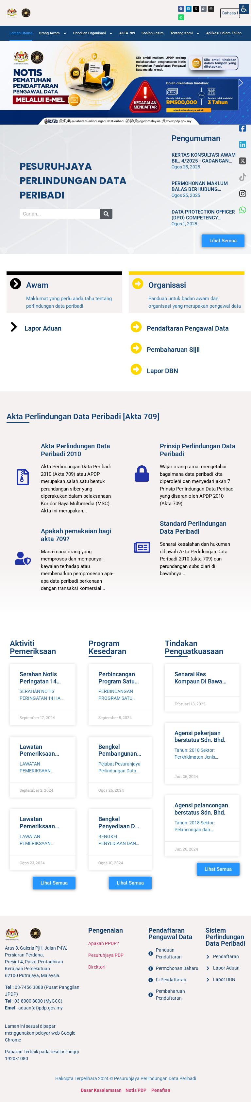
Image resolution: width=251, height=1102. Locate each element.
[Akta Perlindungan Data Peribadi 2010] (23, 477)
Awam (37, 285)
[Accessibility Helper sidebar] (244, 7)
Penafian (160, 1090)
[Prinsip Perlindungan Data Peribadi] (142, 473)
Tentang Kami (181, 33)
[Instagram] (211, 9)
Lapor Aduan (43, 328)
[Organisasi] (137, 283)
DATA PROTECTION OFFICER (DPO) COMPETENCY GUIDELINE (203, 218)
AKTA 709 (127, 33)
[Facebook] (181, 9)
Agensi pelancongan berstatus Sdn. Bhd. (201, 809)
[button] (10, 82)
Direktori (96, 967)
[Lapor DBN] (136, 369)
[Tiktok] (204, 9)
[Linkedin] (189, 9)
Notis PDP (136, 1090)
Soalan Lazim (153, 33)
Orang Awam (49, 33)
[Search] (106, 214)
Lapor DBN (162, 371)
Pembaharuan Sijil (173, 349)
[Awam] (15, 283)
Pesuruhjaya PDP (106, 955)
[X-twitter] (196, 9)
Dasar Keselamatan (101, 1090)
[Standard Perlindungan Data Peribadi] (142, 547)
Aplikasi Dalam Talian (224, 33)
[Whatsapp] (181, 17)
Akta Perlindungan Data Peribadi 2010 (75, 450)
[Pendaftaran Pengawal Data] (136, 327)
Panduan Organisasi (89, 33)
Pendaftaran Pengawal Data (188, 328)
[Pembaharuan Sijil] (136, 348)
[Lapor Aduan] (14, 327)
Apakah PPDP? (103, 943)
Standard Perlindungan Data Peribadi (193, 527)
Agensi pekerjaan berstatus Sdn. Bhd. (200, 737)
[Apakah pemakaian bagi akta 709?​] (23, 558)
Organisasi (167, 285)
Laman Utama (20, 33)
